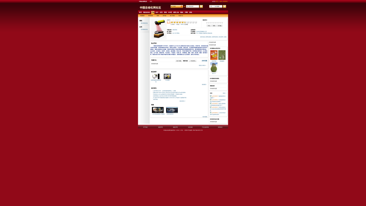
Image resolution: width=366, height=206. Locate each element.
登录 (217, 1)
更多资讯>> (182, 101)
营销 (165, 12)
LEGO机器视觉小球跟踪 (158, 114)
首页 (151, 1)
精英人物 (176, 12)
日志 (211, 6)
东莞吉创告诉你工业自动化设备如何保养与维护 (218, 109)
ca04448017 (214, 96)
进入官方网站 (176, 33)
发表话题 (202, 37)
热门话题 (179, 61)
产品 (152, 12)
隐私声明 (175, 127)
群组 (190, 12)
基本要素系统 (144, 23)
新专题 (164, 15)
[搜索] (201, 6)
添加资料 (221, 37)
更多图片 (204, 84)
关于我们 (145, 127)
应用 (161, 12)
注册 (221, 1)
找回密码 (225, 1)
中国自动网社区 (143, 1)
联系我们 (220, 127)
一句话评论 (192, 61)
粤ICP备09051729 (198, 130)
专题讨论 (180, 15)
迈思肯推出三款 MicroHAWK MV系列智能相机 (165, 96)
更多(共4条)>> (202, 65)
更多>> (224, 93)
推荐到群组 (215, 37)
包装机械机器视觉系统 (156, 80)
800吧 (170, 12)
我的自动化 (146, 12)
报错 (225, 37)
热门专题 (173, 6)
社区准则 (190, 127)
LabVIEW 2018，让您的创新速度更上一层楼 (164, 90)
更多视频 (205, 116)
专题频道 (142, 15)
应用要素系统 (144, 29)
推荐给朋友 (208, 37)
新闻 (158, 15)
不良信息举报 (205, 127)
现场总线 (210, 33)
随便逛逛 (150, 15)
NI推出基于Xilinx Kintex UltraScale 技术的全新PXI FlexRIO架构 (169, 92)
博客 (186, 12)
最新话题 (185, 61)
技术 (157, 12)
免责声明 (160, 127)
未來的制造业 (170, 114)
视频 (181, 12)
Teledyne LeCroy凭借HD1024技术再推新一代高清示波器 (167, 94)
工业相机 (167, 80)
